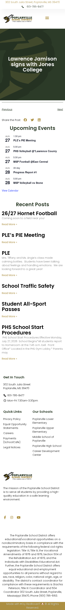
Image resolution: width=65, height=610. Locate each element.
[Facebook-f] (4, 517)
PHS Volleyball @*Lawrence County (35, 151)
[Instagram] (11, 517)
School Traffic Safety (28, 286)
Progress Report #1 (25, 172)
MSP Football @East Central (30, 161)
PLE (6, 253)
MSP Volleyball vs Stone (28, 183)
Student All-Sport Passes (24, 306)
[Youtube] (18, 517)
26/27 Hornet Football (29, 213)
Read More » (9, 224)
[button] (47, 18)
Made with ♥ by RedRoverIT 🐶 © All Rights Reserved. (32, 605)
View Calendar (10, 190)
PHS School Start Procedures (23, 330)
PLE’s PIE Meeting (24, 140)
